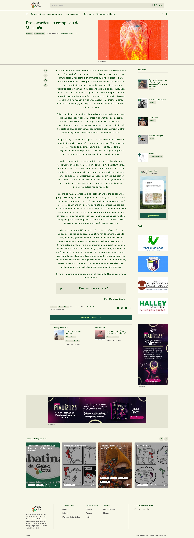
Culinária (89, 509)
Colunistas (29, 33)
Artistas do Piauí (70, 337)
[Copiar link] (45, 85)
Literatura (152, 102)
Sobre (64, 509)
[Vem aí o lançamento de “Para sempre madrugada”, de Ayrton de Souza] (143, 84)
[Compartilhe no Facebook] (45, 70)
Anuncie (28, 535)
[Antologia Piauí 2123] (153, 354)
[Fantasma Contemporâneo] (79, 465)
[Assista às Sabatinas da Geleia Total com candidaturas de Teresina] (43, 465)
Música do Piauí (122, 478)
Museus (106, 513)
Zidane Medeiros (70, 485)
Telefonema (153, 117)
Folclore (89, 513)
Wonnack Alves (105, 482)
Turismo (106, 505)
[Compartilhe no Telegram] (45, 80)
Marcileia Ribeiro (39, 33)
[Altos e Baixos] (151, 465)
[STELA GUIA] (143, 157)
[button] (26, 14)
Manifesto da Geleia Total (71, 517)
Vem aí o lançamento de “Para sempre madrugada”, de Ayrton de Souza (158, 83)
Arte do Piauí (104, 478)
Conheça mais (92, 505)
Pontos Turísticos (109, 509)
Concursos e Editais (113, 337)
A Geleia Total (68, 505)
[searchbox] (101, 5)
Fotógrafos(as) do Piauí (73, 341)
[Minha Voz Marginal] (143, 139)
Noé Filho (39, 485)
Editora (152, 89)
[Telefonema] (143, 121)
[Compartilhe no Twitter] (45, 75)
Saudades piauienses (156, 156)
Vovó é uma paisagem (157, 99)
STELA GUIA (154, 154)
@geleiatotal (151, 171)
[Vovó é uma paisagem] (143, 103)
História (88, 517)
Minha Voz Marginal (156, 136)
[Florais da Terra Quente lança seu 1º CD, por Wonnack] (115, 465)
